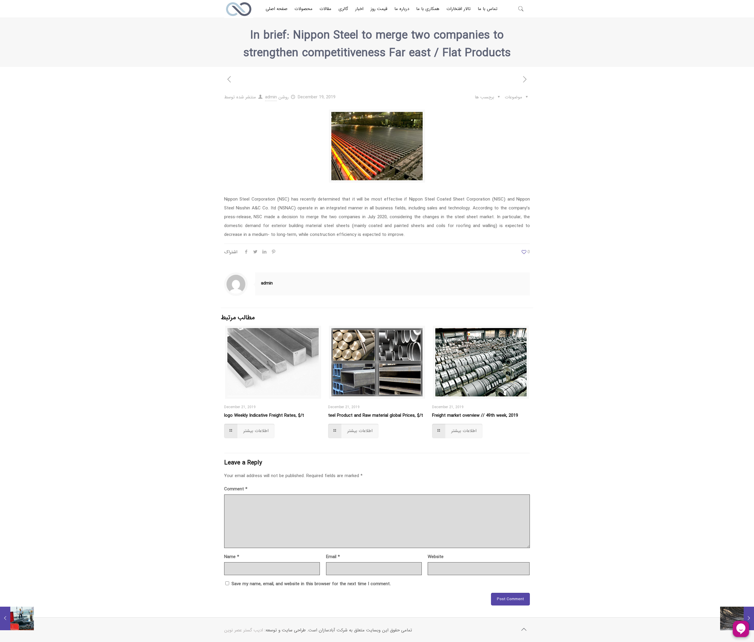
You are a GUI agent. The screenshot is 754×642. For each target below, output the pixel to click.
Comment (235, 489)
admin (271, 97)
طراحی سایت (294, 630)
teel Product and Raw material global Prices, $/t (375, 415)
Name (231, 556)
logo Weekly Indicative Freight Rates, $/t (264, 415)
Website (436, 556)
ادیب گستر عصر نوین (243, 630)
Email (333, 556)
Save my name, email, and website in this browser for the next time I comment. (311, 584)
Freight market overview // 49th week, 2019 (475, 415)
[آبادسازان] (238, 9)
